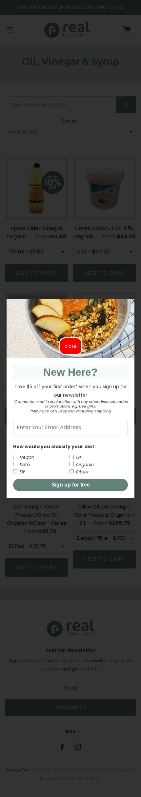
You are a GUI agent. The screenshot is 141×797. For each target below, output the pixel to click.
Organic (84, 464)
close (71, 346)
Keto (24, 464)
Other (82, 471)
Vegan (26, 457)
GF (78, 457)
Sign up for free (70, 485)
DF (21, 471)
